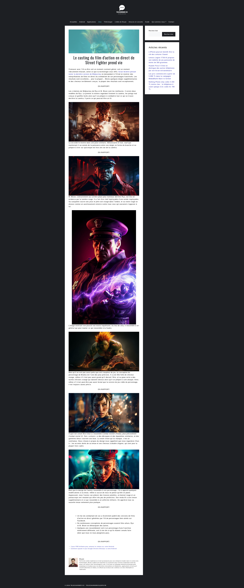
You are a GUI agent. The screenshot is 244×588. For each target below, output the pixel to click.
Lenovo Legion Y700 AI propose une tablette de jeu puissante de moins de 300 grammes (162, 60)
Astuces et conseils (136, 22)
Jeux (100, 22)
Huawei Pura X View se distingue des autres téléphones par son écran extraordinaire (162, 68)
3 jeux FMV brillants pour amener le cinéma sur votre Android (92, 546)
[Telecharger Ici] (122, 10)
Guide (147, 22)
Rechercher (153, 31)
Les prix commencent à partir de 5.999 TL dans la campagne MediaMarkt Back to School (162, 76)
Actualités (73, 22)
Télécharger (108, 22)
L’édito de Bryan (120, 22)
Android (82, 22)
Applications (91, 22)
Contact (171, 22)
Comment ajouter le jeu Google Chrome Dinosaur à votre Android (94, 548)
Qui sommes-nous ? (159, 22)
